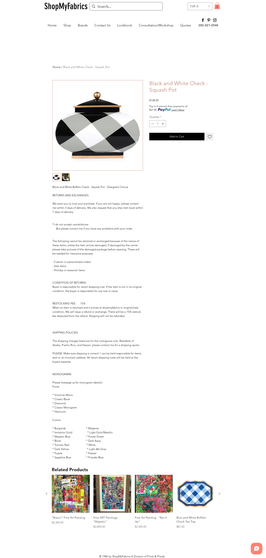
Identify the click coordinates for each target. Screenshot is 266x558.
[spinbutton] (157, 123)
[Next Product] (219, 493)
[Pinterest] (208, 20)
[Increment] (163, 123)
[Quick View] (71, 494)
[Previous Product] (46, 493)
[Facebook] (202, 20)
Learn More (177, 109)
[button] (200, 6)
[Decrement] (152, 123)
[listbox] (200, 6)
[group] (133, 504)
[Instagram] (214, 20)
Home (56, 67)
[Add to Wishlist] (210, 137)
